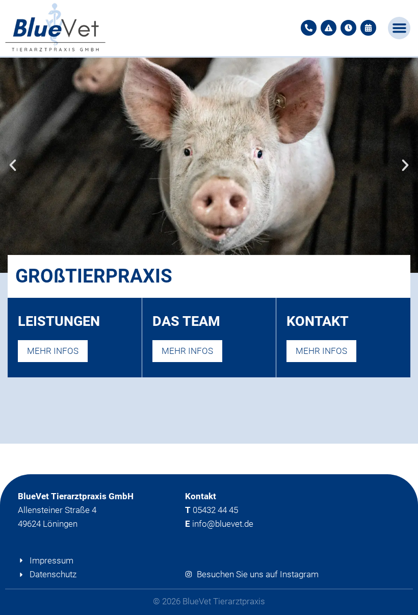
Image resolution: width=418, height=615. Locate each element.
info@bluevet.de (222, 524)
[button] (399, 28)
